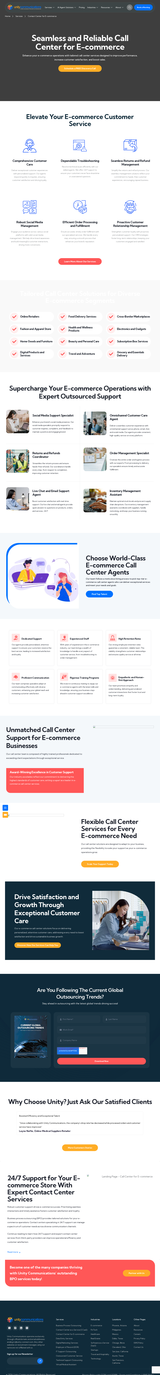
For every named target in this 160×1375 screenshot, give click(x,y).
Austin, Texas (118, 1356)
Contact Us (138, 1347)
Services (48, 7)
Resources (105, 7)
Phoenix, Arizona (119, 1325)
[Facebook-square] (27, 1328)
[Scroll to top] (154, 1358)
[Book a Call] (5, 808)
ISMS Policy (138, 1343)
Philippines (116, 1330)
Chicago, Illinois (118, 1343)
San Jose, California (120, 1351)
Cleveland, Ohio (119, 1347)
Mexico (115, 1334)
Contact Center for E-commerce (70, 1334)
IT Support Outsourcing (66, 1351)
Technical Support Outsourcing (69, 1360)
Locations (116, 1319)
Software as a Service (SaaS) (100, 1344)
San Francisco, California (118, 1361)
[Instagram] (15, 1328)
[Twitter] (9, 1328)
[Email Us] (5, 815)
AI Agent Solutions (65, 7)
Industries (91, 7)
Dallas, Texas (117, 1338)
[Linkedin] (21, 1328)
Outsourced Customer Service (69, 1356)
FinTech (94, 1330)
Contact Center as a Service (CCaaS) (71, 1330)
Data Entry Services (64, 1338)
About (118, 7)
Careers (137, 1334)
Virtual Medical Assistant (66, 1364)
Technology (96, 1358)
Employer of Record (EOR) (67, 1347)
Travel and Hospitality (100, 1354)
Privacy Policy (139, 1338)
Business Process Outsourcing (68, 1325)
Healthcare (95, 1334)
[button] (130, 7)
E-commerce (96, 1325)
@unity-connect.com (24, 1342)
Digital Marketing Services (67, 1343)
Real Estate (95, 1338)
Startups (94, 1350)
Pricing (82, 7)
